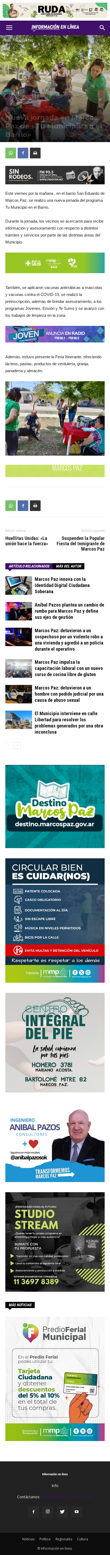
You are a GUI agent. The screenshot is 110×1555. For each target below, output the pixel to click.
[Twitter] (62, 1512)
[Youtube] (76, 1512)
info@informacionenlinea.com (67, 1496)
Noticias (30, 108)
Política (45, 1539)
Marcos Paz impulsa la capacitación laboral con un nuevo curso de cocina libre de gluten (69, 668)
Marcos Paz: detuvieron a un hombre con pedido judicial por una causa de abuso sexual (69, 694)
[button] (102, 28)
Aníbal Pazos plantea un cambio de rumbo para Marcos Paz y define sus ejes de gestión (69, 611)
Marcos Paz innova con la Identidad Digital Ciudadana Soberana (62, 585)
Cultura (82, 1539)
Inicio (7, 40)
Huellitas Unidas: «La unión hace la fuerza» (26, 541)
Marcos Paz (24, 40)
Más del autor (68, 566)
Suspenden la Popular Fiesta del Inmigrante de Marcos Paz (81, 544)
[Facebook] (33, 1512)
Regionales (64, 1539)
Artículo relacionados (29, 566)
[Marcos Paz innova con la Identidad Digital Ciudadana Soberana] (18, 585)
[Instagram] (47, 1512)
